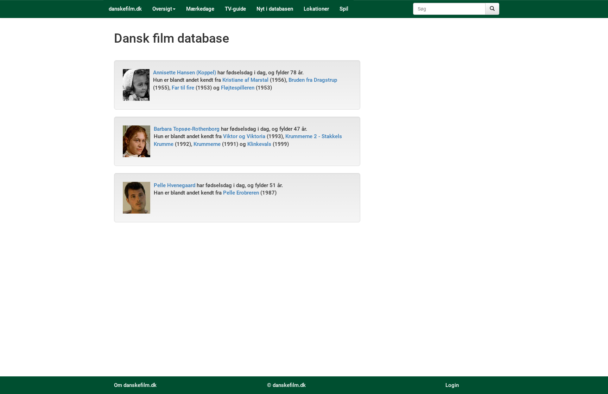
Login (452, 385)
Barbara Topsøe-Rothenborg (187, 129)
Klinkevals (259, 144)
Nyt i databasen (274, 9)
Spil (344, 9)
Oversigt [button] (162, 9)
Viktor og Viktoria (244, 136)
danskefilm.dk (125, 9)
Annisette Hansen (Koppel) (184, 72)
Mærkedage (200, 9)
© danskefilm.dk (286, 385)
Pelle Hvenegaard (174, 185)
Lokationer (316, 9)
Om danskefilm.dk (135, 385)
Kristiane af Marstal (245, 80)
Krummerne (207, 144)
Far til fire (183, 88)
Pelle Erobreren (241, 193)
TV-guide (235, 9)
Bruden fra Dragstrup (313, 80)
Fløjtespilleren (237, 88)
